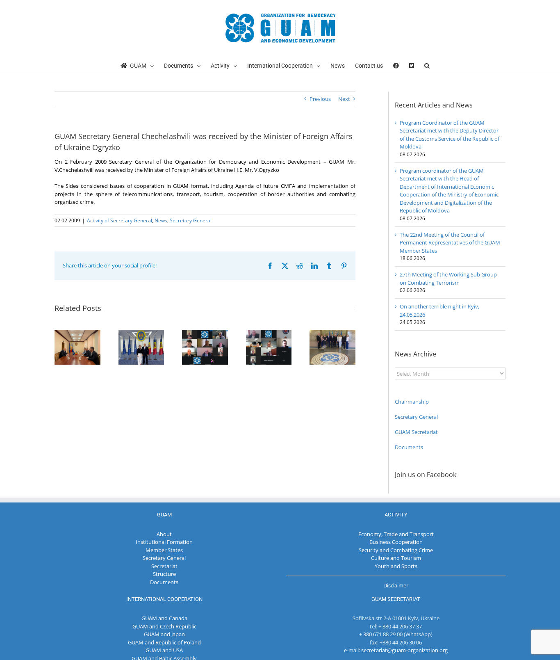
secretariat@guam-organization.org (404, 650)
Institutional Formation (164, 542)
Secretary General (191, 220)
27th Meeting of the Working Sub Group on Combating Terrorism (448, 278)
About (164, 534)
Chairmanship (412, 401)
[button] (427, 65)
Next (344, 99)
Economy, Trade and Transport (396, 534)
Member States (164, 550)
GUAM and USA (164, 650)
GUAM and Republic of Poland (164, 642)
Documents (409, 447)
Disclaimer (395, 585)
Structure (164, 574)
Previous (320, 99)
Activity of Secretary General (119, 220)
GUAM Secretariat (416, 432)
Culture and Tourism (396, 558)
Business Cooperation (396, 542)
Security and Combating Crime (396, 550)
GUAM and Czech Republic (164, 626)
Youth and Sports (396, 566)
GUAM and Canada (164, 618)
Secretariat (164, 566)
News (161, 220)
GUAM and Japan (164, 634)
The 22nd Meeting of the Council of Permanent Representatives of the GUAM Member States (450, 242)
